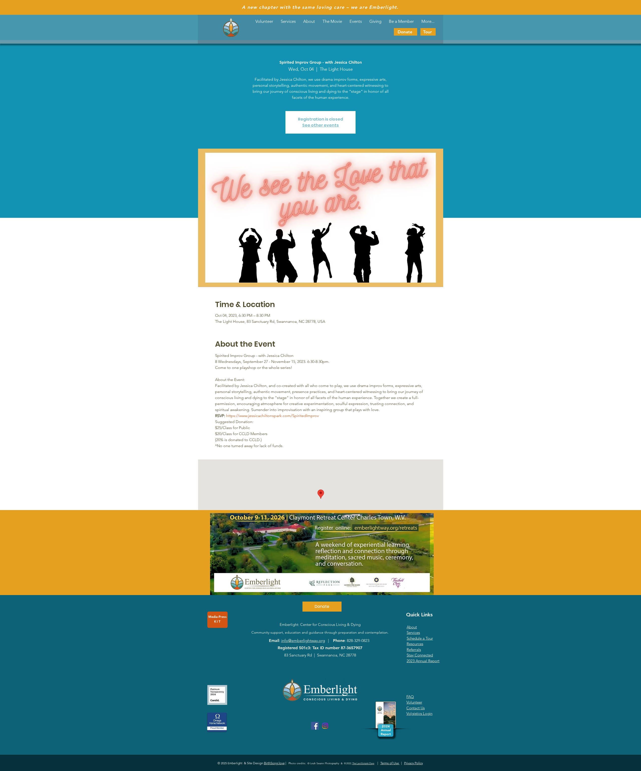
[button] (356, 21)
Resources (415, 643)
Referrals (414, 649)
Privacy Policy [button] (413, 763)
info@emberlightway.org (303, 640)
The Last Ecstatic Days (363, 763)
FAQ (410, 696)
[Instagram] (325, 726)
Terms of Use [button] (390, 763)
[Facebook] (315, 726)
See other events (320, 125)
